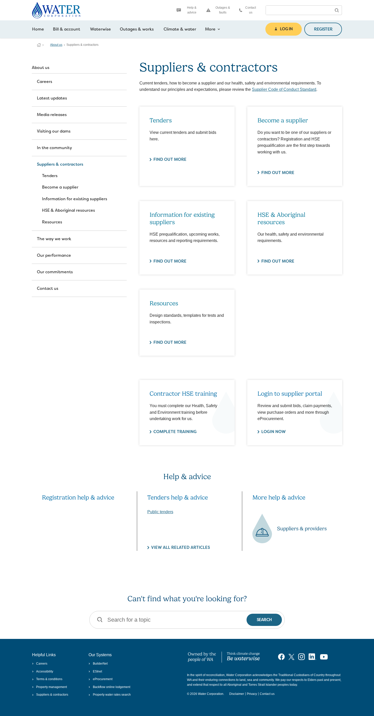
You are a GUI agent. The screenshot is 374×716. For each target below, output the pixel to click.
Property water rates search (112, 694)
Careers (44, 81)
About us (56, 45)
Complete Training (175, 431)
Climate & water (180, 29)
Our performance (54, 255)
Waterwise (100, 29)
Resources (52, 222)
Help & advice (191, 10)
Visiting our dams (53, 131)
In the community (54, 147)
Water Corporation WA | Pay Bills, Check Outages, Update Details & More (39, 45)
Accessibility (44, 671)
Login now (273, 431)
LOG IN (286, 29)
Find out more (169, 159)
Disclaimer (236, 693)
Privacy (252, 693)
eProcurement (102, 679)
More (210, 29)
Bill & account (66, 29)
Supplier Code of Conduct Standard (284, 89)
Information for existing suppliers (74, 199)
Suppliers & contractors (60, 164)
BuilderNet (100, 663)
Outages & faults (222, 10)
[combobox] (299, 10)
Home (38, 29)
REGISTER (323, 29)
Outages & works (137, 29)
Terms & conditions (49, 679)
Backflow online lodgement (111, 687)
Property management (51, 687)
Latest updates (52, 98)
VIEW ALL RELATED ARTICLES (180, 547)
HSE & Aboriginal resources (68, 210)
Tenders (49, 175)
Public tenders (160, 512)
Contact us (250, 10)
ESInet (97, 671)
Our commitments (55, 272)
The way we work (54, 238)
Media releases (52, 114)
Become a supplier (60, 187)
